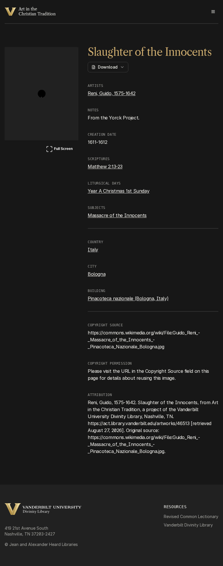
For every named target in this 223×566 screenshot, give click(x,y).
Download (108, 67)
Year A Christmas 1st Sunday (118, 191)
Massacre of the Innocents (117, 215)
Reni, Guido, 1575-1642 (111, 93)
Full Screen (59, 150)
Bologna (96, 274)
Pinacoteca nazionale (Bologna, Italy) (128, 298)
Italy (93, 249)
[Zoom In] (52, 57)
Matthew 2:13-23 (105, 166)
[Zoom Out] (66, 57)
